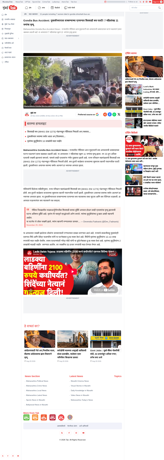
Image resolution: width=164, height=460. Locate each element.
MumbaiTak (8, 2)
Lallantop (56, 2)
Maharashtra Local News (36, 390)
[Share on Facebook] (110, 114)
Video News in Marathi (80, 395)
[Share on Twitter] (119, 114)
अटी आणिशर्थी (83, 426)
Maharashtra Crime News (36, 386)
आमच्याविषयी (61, 426)
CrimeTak (46, 2)
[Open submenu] (18, 38)
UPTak (27, 2)
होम (30, 8)
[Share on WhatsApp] (114, 114)
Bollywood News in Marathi (37, 405)
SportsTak (36, 2)
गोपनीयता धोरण (72, 426)
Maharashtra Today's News (82, 400)
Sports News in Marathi (35, 400)
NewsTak (19, 2)
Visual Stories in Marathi (80, 386)
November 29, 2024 (35, 225)
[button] (39, 339)
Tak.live (74, 2)
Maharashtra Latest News (36, 395)
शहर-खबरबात (33, 14)
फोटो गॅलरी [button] (71, 8)
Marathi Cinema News (80, 381)
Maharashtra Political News (37, 381)
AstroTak (65, 2)
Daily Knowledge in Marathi (82, 390)
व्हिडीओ (57, 8)
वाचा (43, 8)
